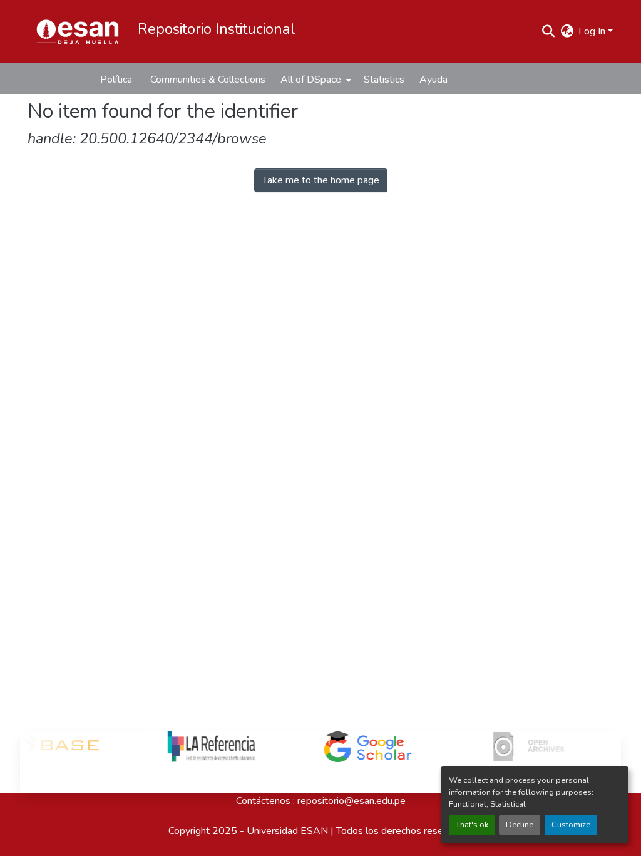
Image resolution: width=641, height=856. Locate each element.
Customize (570, 824)
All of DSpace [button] (310, 79)
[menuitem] (314, 79)
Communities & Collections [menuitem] (207, 79)
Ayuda (433, 79)
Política (116, 79)
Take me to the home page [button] (320, 180)
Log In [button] (593, 31)
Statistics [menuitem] (384, 79)
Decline (519, 824)
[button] (78, 31)
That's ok (472, 824)
